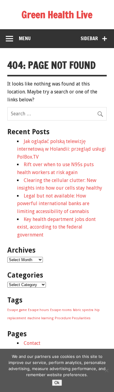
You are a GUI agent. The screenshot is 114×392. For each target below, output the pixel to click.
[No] (106, 370)
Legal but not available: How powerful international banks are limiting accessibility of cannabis (53, 203)
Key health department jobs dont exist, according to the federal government (56, 227)
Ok (57, 382)
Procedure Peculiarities (73, 318)
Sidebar (89, 38)
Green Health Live (57, 15)
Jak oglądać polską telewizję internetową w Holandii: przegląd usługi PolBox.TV (61, 149)
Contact (32, 343)
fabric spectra (83, 310)
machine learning (40, 318)
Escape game (17, 310)
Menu (25, 38)
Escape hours (38, 310)
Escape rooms (61, 310)
